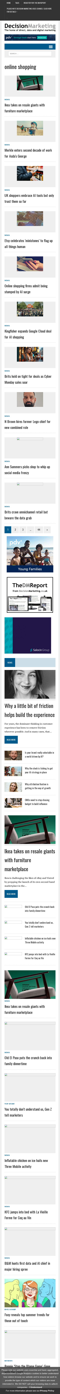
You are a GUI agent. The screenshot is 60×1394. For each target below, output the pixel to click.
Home (9, 3)
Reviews (8, 1361)
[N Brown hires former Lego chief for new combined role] (30, 404)
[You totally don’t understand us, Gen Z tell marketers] (13, 928)
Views (9, 662)
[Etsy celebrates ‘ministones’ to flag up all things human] (30, 223)
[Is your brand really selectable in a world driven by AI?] (13, 758)
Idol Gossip (10, 1309)
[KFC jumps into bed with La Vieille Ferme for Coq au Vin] (13, 960)
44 (39, 529)
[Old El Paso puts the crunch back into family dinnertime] (13, 912)
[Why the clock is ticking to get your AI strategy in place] (13, 774)
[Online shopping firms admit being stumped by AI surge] (30, 269)
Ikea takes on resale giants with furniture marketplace (30, 859)
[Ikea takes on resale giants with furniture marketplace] (30, 88)
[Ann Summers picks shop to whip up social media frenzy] (30, 450)
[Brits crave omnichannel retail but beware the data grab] (30, 495)
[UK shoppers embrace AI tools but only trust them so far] (30, 178)
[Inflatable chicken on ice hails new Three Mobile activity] (13, 944)
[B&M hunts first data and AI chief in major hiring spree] (30, 1253)
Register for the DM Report (35, 3)
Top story (10, 1104)
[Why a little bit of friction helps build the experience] (30, 696)
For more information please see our (30, 1391)
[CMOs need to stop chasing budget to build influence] (13, 806)
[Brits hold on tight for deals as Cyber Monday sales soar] (30, 359)
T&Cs (17, 3)
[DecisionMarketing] (30, 27)
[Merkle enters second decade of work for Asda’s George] (30, 133)
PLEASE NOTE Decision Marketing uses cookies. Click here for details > (29, 10)
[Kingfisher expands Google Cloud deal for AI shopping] (30, 314)
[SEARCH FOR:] (30, 53)
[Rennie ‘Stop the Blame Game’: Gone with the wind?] (30, 1356)
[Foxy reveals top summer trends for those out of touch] (30, 1305)
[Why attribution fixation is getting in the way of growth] (13, 790)
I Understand (35, 1387)
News (7, 99)
